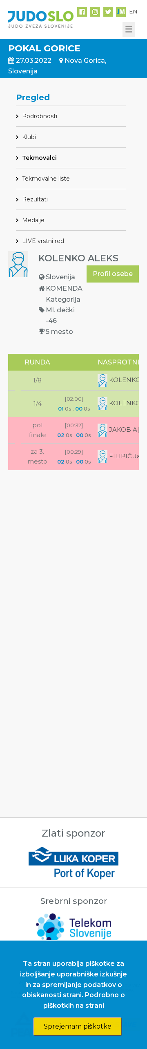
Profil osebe (113, 274)
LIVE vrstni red (43, 241)
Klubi (29, 137)
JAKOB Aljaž (127, 429)
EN (133, 11)
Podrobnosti (39, 116)
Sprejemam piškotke (77, 1026)
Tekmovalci (39, 157)
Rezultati (35, 199)
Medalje (33, 220)
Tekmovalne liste (46, 178)
